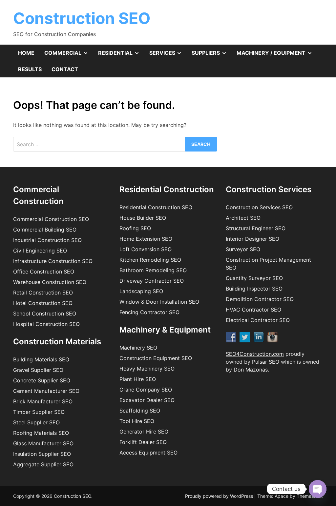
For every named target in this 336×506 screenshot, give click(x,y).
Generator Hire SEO (143, 431)
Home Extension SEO (145, 238)
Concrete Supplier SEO (41, 380)
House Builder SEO (142, 217)
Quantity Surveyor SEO (254, 278)
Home (26, 53)
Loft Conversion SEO (145, 249)
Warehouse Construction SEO (49, 282)
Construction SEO (82, 18)
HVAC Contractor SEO (253, 309)
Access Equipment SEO (148, 452)
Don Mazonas (251, 369)
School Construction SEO (44, 313)
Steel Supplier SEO (36, 422)
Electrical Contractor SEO (258, 320)
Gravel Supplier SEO (38, 370)
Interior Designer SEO (252, 238)
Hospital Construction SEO (46, 324)
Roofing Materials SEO (41, 433)
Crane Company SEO (145, 389)
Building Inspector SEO (254, 288)
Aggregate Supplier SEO (43, 464)
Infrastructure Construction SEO (53, 261)
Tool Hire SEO (136, 421)
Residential (121, 55)
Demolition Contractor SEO (260, 299)
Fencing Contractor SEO (149, 312)
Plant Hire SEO (137, 379)
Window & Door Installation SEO (159, 301)
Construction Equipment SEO (155, 358)
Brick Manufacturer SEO (43, 401)
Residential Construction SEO (155, 207)
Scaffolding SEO (139, 410)
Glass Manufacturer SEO (43, 443)
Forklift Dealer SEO (143, 442)
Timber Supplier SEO (39, 412)
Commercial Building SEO (44, 229)
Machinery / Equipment (277, 55)
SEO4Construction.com (255, 354)
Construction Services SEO (259, 207)
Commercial (68, 55)
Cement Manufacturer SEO (46, 391)
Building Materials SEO (41, 359)
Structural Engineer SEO (255, 228)
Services (168, 55)
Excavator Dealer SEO (147, 400)
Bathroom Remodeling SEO (153, 270)
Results (30, 69)
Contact (65, 69)
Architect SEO (243, 217)
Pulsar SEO (265, 361)
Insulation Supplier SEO (42, 454)
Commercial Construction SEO (51, 219)
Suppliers (212, 55)
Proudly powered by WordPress (219, 496)
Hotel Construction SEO (43, 303)
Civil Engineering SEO (40, 250)
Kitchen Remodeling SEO (150, 259)
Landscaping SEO (141, 291)
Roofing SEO (135, 228)
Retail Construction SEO (43, 292)
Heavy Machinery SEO (147, 368)
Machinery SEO (138, 347)
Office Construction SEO (43, 271)
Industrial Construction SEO (47, 240)
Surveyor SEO (243, 249)
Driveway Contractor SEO (151, 280)
